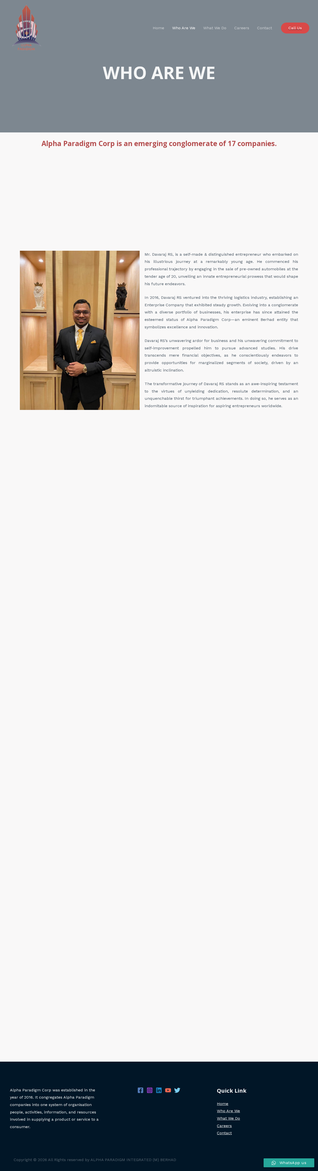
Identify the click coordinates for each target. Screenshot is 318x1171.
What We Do (214, 28)
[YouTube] (168, 1090)
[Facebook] (140, 1090)
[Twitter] (177, 1090)
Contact (264, 28)
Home (158, 28)
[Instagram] (150, 1090)
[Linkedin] (159, 1090)
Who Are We (183, 28)
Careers (241, 28)
